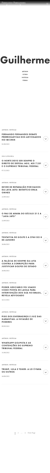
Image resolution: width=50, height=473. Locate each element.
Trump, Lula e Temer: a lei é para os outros (21, 370)
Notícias (25, 77)
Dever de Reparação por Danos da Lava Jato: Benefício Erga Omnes (21, 190)
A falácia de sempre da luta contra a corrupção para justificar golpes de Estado (19, 263)
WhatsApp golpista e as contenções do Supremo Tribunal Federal (17, 345)
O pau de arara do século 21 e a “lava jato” (21, 215)
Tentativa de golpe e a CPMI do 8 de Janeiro (22, 238)
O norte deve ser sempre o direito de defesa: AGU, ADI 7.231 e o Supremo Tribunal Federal (21, 163)
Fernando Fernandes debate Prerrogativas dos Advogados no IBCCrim (21, 137)
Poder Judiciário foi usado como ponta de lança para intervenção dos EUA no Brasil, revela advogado (22, 291)
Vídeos (25, 80)
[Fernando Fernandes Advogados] (13, 4)
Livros (25, 74)
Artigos (25, 71)
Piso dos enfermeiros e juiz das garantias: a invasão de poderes (22, 319)
